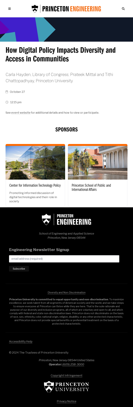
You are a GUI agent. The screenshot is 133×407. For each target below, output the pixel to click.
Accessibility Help (20, 341)
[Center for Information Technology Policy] (35, 172)
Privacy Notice (66, 401)
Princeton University (66, 386)
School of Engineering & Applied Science (66, 219)
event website (20, 112)
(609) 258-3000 (73, 364)
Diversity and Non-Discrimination (67, 292)
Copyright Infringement (66, 375)
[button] (10, 9)
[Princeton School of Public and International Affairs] (97, 172)
